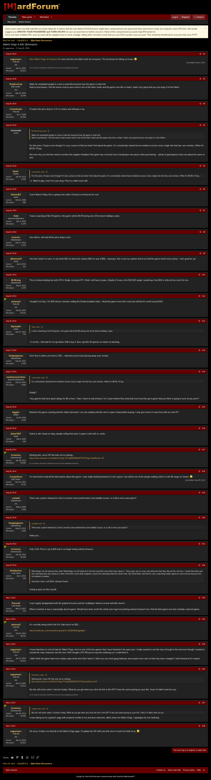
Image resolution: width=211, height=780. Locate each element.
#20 (203, 518)
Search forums (25, 22)
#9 (204, 253)
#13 (203, 350)
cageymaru (9, 48)
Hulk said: (36, 327)
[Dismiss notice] (205, 28)
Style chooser (11, 770)
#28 (203, 726)
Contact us (160, 770)
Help (199, 770)
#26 (203, 669)
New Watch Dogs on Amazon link (45, 59)
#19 (203, 493)
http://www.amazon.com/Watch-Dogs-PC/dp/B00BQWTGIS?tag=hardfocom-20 (66, 458)
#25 (203, 644)
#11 (203, 296)
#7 (204, 210)
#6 (204, 189)
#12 (203, 321)
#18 (203, 471)
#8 (204, 232)
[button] (35, 17)
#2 (204, 79)
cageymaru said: (38, 709)
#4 (204, 125)
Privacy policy (189, 770)
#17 (203, 450)
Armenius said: (38, 675)
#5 (204, 166)
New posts (27, 17)
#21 (203, 544)
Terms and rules (174, 770)
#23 (203, 598)
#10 (203, 275)
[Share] (200, 54)
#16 (203, 428)
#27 (203, 703)
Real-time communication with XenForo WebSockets (114, 777)
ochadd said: (37, 523)
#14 (203, 372)
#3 (204, 104)
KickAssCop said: (39, 131)
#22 (203, 565)
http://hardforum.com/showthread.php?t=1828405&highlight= (57, 630)
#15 (203, 407)
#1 (204, 54)
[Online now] (5, 299)
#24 (203, 619)
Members (44, 17)
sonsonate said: (38, 172)
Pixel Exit (88, 777)
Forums (12, 17)
